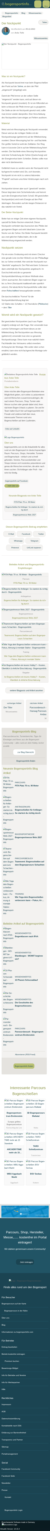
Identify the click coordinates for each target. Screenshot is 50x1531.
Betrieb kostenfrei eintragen (13, 1354)
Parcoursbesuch (24, 858)
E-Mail (11, 534)
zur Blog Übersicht (25, 752)
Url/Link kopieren (34, 548)
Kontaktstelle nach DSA (11, 1426)
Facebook (26, 534)
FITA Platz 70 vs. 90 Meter (24, 502)
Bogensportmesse (24, 834)
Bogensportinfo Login (13, 1510)
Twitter (41, 534)
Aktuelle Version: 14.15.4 (10, 1529)
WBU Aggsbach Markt (14, 1175)
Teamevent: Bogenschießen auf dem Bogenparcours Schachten (29, 863)
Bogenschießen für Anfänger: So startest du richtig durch (24, 508)
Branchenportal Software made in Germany (17, 1523)
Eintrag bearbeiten (9, 1347)
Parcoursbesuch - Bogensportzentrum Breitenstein (29, 1033)
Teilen (44, 22)
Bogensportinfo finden (25, 761)
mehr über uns (13, 486)
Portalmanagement (10, 1454)
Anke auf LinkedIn (12, 429)
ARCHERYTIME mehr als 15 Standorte (14, 1151)
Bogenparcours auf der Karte (14, 1304)
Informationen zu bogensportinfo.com (17, 1332)
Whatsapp (18, 541)
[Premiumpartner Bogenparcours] (43, 1089)
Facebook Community (11, 1469)
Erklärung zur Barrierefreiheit (14, 1433)
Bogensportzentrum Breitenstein (14, 1114)
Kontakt (7, 1497)
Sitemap (5, 1447)
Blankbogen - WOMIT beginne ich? (29, 957)
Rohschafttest (13, 291)
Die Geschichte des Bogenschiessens (24, 1004)
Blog (3, 1325)
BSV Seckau (36, 1174)
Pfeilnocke (43, 304)
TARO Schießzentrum (36, 1147)
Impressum (6, 1404)
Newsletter (6, 1483)
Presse (4, 1490)
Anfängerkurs (22, 807)
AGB (3, 1411)
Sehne (20, 86)
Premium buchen (11, 1361)
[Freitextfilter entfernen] (38, 4)
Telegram (34, 541)
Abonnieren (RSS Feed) (25, 1054)
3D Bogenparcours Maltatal (36, 1114)
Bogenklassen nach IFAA (26, 936)
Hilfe (3, 1389)
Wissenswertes (41, 38)
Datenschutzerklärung (11, 1419)
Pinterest (15, 548)
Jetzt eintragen (26, 1262)
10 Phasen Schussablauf (26, 980)
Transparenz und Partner (12, 1440)
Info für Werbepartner (11, 1382)
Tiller (10, 307)
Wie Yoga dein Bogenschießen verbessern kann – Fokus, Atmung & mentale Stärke (29, 899)
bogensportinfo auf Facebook (16, 481)
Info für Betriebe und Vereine (14, 1375)
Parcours (20, 783)
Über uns (5, 1318)
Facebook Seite (8, 1476)
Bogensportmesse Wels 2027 (24, 515)
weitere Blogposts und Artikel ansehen (26, 690)
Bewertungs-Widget (10, 1368)
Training (19, 894)
